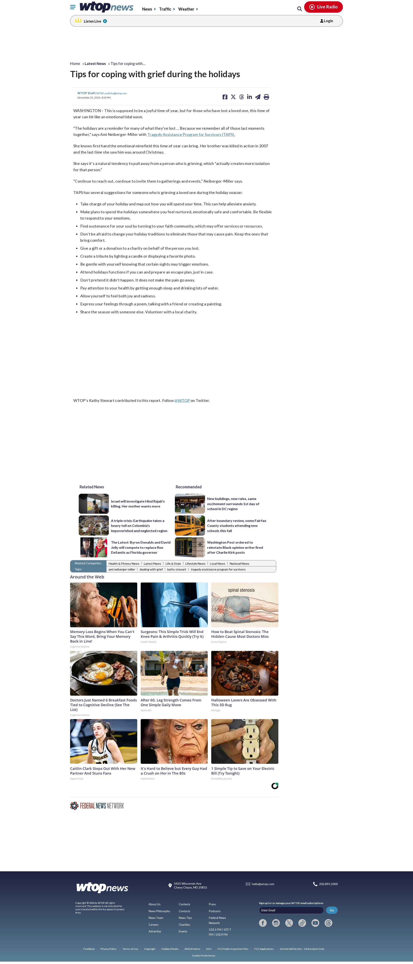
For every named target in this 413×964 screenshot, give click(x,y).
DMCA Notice (192, 948)
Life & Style (173, 563)
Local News (217, 563)
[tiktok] (302, 923)
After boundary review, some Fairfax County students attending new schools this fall (236, 525)
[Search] (299, 9)
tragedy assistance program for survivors (218, 569)
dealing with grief (151, 569)
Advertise (155, 931)
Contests (184, 904)
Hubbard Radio (170, 948)
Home (75, 63)
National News (239, 563)
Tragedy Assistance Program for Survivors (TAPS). (191, 134)
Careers (154, 924)
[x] (289, 923)
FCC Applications (264, 948)
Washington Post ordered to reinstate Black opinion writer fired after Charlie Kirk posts (235, 547)
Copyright (149, 948)
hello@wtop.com (263, 884)
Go (332, 910)
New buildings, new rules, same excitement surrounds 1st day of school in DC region (233, 504)
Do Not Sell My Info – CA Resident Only (302, 948)
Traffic (165, 9)
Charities (184, 924)
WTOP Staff (86, 93)
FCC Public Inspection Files (233, 948)
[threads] (328, 923)
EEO (208, 948)
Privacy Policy (108, 948)
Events (183, 931)
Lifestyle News (195, 563)
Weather (186, 9)
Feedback (89, 948)
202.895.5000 (328, 884)
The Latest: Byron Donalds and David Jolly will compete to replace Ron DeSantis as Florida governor (141, 547)
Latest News (152, 563)
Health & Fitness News (124, 563)
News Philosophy (159, 911)
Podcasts (214, 911)
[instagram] (276, 923)
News (147, 9)
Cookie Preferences (203, 955)
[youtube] (315, 923)
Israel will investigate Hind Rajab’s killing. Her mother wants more (138, 503)
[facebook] (263, 923)
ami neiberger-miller (122, 569)
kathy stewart (176, 569)
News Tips (185, 917)
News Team (156, 917)
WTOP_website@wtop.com (112, 93)
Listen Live (92, 21)
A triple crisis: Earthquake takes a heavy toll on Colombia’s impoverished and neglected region (139, 525)
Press (212, 904)
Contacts (184, 911)
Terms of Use (130, 948)
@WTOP (182, 400)
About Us (154, 904)
